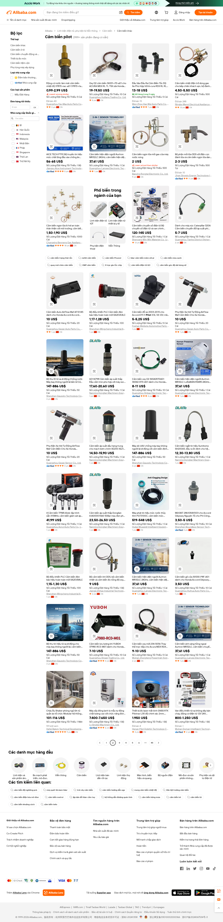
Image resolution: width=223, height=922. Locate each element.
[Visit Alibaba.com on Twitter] (195, 868)
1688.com (78, 907)
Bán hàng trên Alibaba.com (193, 827)
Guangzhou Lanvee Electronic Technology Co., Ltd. (107, 168)
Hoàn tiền (141, 846)
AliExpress (65, 907)
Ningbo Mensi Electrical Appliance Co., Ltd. (193, 104)
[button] (121, 12)
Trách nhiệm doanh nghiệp (20, 839)
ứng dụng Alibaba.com (156, 892)
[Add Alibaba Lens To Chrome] (53, 892)
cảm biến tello (50, 804)
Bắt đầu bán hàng (188, 833)
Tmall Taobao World (95, 907)
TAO (137, 907)
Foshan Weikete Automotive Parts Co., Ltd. (150, 326)
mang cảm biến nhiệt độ (145, 790)
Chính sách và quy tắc (61, 858)
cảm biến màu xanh (173, 258)
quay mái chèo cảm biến (61, 265)
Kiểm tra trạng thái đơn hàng (194, 839)
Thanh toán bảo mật (60, 827)
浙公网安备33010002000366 (165, 917)
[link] (219, 891)
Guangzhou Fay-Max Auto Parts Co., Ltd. (64, 104)
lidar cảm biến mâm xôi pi (142, 258)
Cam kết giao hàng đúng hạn (64, 839)
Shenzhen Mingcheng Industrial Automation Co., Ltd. (107, 329)
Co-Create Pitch (15, 833)
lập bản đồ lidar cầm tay (84, 797)
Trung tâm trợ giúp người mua (151, 827)
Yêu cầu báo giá (101, 837)
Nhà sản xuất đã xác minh (106, 831)
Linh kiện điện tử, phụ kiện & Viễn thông (77, 31)
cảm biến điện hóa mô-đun (26, 797)
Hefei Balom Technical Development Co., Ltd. (64, 729)
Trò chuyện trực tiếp (146, 833)
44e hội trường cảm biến (177, 790)
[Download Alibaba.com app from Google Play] (205, 892)
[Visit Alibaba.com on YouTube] (208, 868)
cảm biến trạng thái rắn (61, 258)
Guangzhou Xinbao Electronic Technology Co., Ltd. (150, 393)
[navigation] (24, 387)
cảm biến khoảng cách (24, 804)
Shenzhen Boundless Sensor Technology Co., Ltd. (193, 527)
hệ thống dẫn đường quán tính (118, 797)
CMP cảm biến (89, 265)
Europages (158, 907)
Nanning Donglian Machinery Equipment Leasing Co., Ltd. (107, 393)
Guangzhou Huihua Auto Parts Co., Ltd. (193, 590)
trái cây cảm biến (85, 790)
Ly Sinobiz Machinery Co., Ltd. (104, 724)
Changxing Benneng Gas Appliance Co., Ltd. (64, 242)
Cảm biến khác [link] (124, 31)
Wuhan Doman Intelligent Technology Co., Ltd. (193, 729)
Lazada (111, 907)
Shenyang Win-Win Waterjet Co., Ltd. (150, 239)
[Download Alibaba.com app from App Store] (181, 892)
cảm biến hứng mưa (151, 797)
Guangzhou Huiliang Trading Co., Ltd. (107, 97)
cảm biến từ (196, 797)
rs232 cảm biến (89, 258)
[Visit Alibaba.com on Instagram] (201, 868)
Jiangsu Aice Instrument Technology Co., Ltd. (64, 168)
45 (152, 743)
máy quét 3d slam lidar (57, 790)
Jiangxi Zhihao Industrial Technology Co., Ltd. (107, 590)
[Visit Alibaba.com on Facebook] (182, 868)
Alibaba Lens (20, 892)
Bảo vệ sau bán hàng (60, 846)
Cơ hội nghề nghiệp (16, 846)
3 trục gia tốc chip (113, 265)
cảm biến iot (175, 797)
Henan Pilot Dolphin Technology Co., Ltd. (150, 729)
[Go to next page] (158, 743)
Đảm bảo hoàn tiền (59, 833)
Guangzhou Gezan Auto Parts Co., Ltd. (64, 329)
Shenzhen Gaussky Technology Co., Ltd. (64, 396)
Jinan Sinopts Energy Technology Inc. (193, 175)
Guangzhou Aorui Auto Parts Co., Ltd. (64, 527)
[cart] (167, 13)
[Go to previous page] (100, 743)
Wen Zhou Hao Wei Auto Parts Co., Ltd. (150, 104)
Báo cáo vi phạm (144, 861)
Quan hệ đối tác (188, 855)
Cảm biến (107, 31)
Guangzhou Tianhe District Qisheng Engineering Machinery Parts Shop (193, 239)
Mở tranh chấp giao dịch (148, 839)
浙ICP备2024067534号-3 (195, 917)
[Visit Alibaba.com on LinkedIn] (188, 868)
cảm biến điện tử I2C (140, 265)
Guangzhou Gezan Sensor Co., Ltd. (63, 462)
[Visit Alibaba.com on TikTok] (214, 868)
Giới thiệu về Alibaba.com (20, 820)
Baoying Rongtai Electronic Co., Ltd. (150, 174)
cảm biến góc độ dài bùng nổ (173, 265)
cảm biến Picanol (113, 258)
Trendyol (146, 907)
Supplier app (104, 892)
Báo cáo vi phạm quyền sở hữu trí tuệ (153, 853)
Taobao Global (125, 907)
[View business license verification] (141, 917)
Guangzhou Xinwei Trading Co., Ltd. (107, 658)
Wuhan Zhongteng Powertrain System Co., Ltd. (150, 658)
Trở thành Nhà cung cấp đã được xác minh (196, 847)
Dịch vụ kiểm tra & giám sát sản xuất (68, 852)
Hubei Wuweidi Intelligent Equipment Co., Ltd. (150, 527)
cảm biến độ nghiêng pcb (25, 790)
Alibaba (48, 31)
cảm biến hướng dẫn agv (113, 790)
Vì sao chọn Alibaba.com (19, 827)
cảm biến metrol (55, 797)
